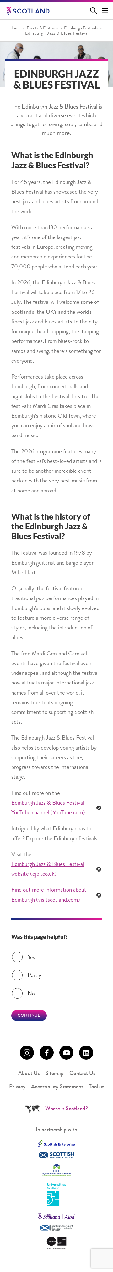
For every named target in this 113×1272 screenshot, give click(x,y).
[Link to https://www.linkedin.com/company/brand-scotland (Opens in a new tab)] (86, 1053)
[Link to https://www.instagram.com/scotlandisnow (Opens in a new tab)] (27, 1053)
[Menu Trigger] (105, 11)
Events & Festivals (42, 28)
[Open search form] (94, 11)
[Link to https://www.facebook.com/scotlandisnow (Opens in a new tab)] (47, 1053)
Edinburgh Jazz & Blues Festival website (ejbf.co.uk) (47, 870)
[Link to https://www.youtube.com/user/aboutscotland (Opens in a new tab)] (66, 1053)
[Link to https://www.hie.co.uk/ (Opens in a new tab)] (56, 1170)
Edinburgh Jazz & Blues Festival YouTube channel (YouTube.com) (48, 808)
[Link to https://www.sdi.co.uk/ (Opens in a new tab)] (56, 1155)
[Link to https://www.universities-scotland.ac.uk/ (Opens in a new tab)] (56, 1195)
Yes (31, 957)
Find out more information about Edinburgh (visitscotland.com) (48, 895)
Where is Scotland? (66, 1109)
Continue (29, 1016)
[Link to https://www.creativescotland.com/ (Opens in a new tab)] (56, 1243)
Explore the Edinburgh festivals (61, 839)
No (31, 994)
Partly (34, 976)
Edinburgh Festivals (81, 28)
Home (14, 28)
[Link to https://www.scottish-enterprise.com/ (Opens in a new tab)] (56, 1143)
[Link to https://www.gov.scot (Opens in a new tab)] (56, 1228)
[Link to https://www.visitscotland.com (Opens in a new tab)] (56, 1216)
